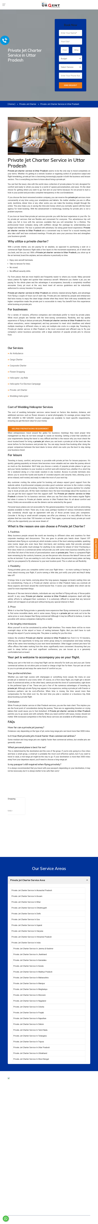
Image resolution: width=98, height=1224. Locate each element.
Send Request (70, 85)
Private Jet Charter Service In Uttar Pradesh (31, 1047)
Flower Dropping (17, 372)
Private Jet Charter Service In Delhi (26, 914)
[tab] (49, 880)
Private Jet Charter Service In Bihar (26, 902)
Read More (7, 811)
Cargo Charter (16, 359)
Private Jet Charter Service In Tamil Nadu (30, 1030)
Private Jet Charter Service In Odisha (28, 1007)
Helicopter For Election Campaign (25, 384)
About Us (11, 1140)
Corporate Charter (18, 365)
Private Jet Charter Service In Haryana (27, 931)
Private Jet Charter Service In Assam (26, 896)
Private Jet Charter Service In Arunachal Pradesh (31, 890)
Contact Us (12, 1170)
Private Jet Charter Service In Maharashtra (31, 978)
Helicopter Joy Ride (19, 378)
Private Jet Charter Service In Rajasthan (29, 1018)
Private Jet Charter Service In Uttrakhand (30, 1053)
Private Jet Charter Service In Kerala (28, 966)
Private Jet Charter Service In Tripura (28, 1042)
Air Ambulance (16, 353)
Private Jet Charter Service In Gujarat (26, 925)
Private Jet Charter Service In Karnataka (29, 960)
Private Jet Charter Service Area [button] (27, 880)
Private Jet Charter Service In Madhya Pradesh (32, 972)
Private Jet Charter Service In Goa (25, 919)
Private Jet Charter (27, 104)
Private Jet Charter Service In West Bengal (31, 1059)
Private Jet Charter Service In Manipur (29, 983)
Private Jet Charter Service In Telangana (30, 1036)
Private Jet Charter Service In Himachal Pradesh (31, 937)
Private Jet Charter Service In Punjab (28, 1012)
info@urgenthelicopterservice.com (27, 1122)
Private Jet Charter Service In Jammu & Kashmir (33, 948)
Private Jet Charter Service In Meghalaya (30, 989)
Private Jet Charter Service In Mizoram (29, 995)
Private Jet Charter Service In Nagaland (29, 1001)
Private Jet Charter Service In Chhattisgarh (29, 908)
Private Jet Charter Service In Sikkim (28, 1024)
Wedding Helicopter (19, 396)
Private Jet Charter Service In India (26, 943)
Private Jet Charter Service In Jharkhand (30, 954)
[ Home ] (11, 104)
